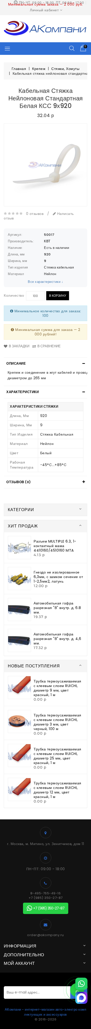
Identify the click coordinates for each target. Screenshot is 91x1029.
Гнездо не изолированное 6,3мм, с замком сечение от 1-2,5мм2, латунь (58, 577)
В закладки (19, 346)
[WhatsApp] (81, 984)
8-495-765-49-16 (45, 893)
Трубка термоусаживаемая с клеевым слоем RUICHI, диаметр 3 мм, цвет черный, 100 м (57, 722)
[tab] (45, 364)
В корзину (57, 295)
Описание (16, 363)
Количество (14, 295)
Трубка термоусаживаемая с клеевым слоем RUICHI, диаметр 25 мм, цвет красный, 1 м (57, 756)
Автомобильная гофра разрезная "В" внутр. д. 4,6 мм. (57, 639)
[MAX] (81, 998)
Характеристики (22, 392)
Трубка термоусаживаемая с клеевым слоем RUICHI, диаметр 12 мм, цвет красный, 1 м (57, 790)
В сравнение (49, 346)
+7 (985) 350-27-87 (46, 898)
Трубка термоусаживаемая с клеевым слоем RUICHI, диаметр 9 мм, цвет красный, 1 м (57, 688)
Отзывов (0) (18, 482)
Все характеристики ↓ (45, 281)
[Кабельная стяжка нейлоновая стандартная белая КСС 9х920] (45, 164)
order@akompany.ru (45, 935)
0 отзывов (35, 213)
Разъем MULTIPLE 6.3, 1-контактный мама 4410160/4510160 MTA (55, 546)
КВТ (47, 241)
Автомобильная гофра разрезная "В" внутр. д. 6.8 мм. (57, 608)
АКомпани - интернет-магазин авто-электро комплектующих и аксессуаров (45, 1012)
